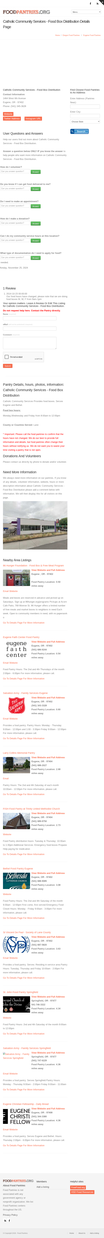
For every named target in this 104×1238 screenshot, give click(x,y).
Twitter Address (12, 118)
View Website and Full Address (48, 570)
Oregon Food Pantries (71, 35)
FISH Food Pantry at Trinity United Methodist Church (31, 808)
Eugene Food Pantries (92, 35)
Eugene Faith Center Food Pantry (21, 637)
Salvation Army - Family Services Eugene (25, 693)
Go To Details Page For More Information (23, 622)
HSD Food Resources (82, 1192)
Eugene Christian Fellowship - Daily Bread (26, 1104)
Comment (11, 335)
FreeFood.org (78, 1187)
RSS (4, 1220)
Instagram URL (33, 118)
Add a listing (43, 1187)
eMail (17, 324)
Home (57, 35)
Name (9, 314)
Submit (8, 365)
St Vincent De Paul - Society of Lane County (27, 932)
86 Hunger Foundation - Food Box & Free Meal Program (33, 565)
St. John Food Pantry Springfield (20, 992)
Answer (35, 171)
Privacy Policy (10, 1215)
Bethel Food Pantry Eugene (18, 868)
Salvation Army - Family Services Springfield (27, 1048)
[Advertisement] (52, 60)
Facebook (8, 1220)
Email (6, 591)
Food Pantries (27, 14)
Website (8, 114)
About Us (82, 1233)
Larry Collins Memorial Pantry (19, 753)
